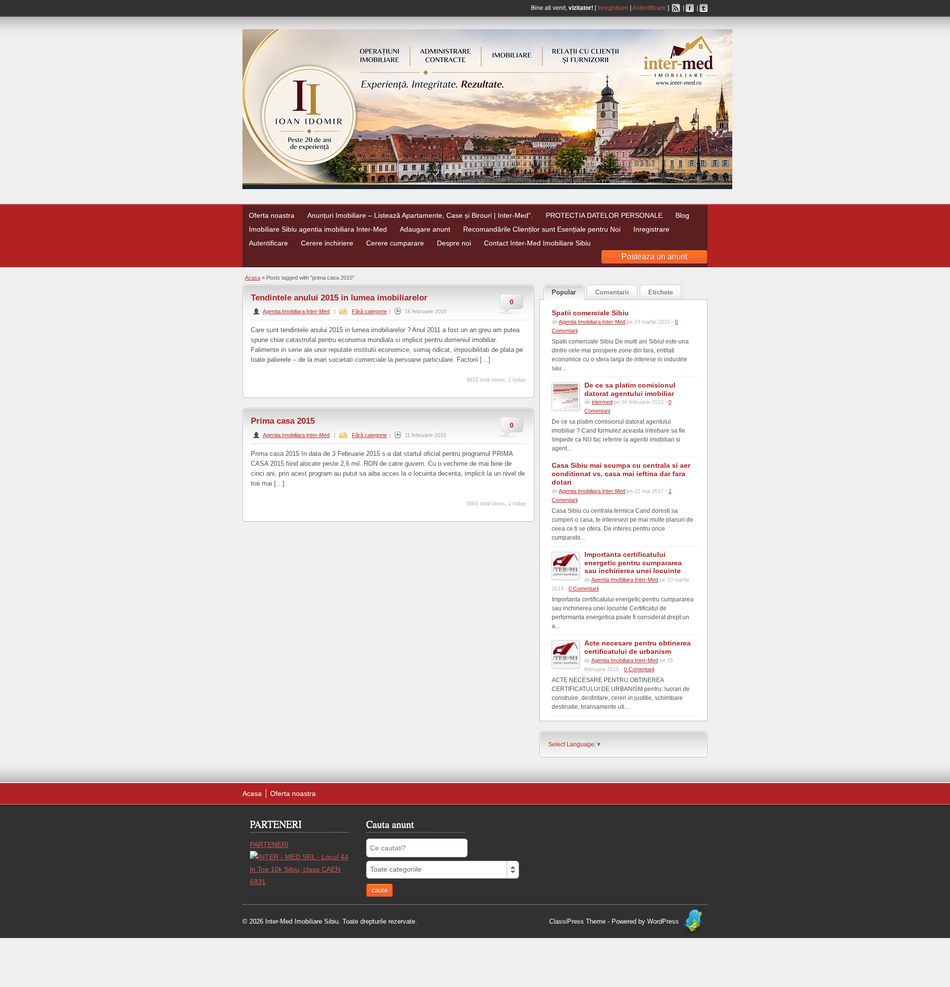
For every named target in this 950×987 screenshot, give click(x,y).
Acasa (252, 278)
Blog (682, 215)
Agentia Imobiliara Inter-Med (296, 311)
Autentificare (649, 7)
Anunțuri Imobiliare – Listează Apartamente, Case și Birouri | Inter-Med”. (420, 215)
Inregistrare (613, 7)
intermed (602, 402)
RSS (676, 8)
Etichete (660, 292)
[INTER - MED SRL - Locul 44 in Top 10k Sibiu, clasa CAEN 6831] (299, 882)
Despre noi (454, 243)
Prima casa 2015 (283, 421)
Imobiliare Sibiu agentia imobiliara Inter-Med (318, 229)
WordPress (663, 921)
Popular (564, 292)
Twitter (704, 8)
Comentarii (612, 292)
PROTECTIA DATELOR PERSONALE (604, 215)
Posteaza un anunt (654, 256)
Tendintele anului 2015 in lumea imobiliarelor (339, 297)
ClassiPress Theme (577, 921)
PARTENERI (269, 844)
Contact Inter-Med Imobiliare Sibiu (537, 243)
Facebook (690, 8)
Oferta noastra (271, 215)
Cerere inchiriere (327, 243)
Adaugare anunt (425, 229)
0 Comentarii (584, 589)
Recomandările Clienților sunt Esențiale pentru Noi (541, 229)
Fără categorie (369, 311)
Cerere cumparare (395, 243)
